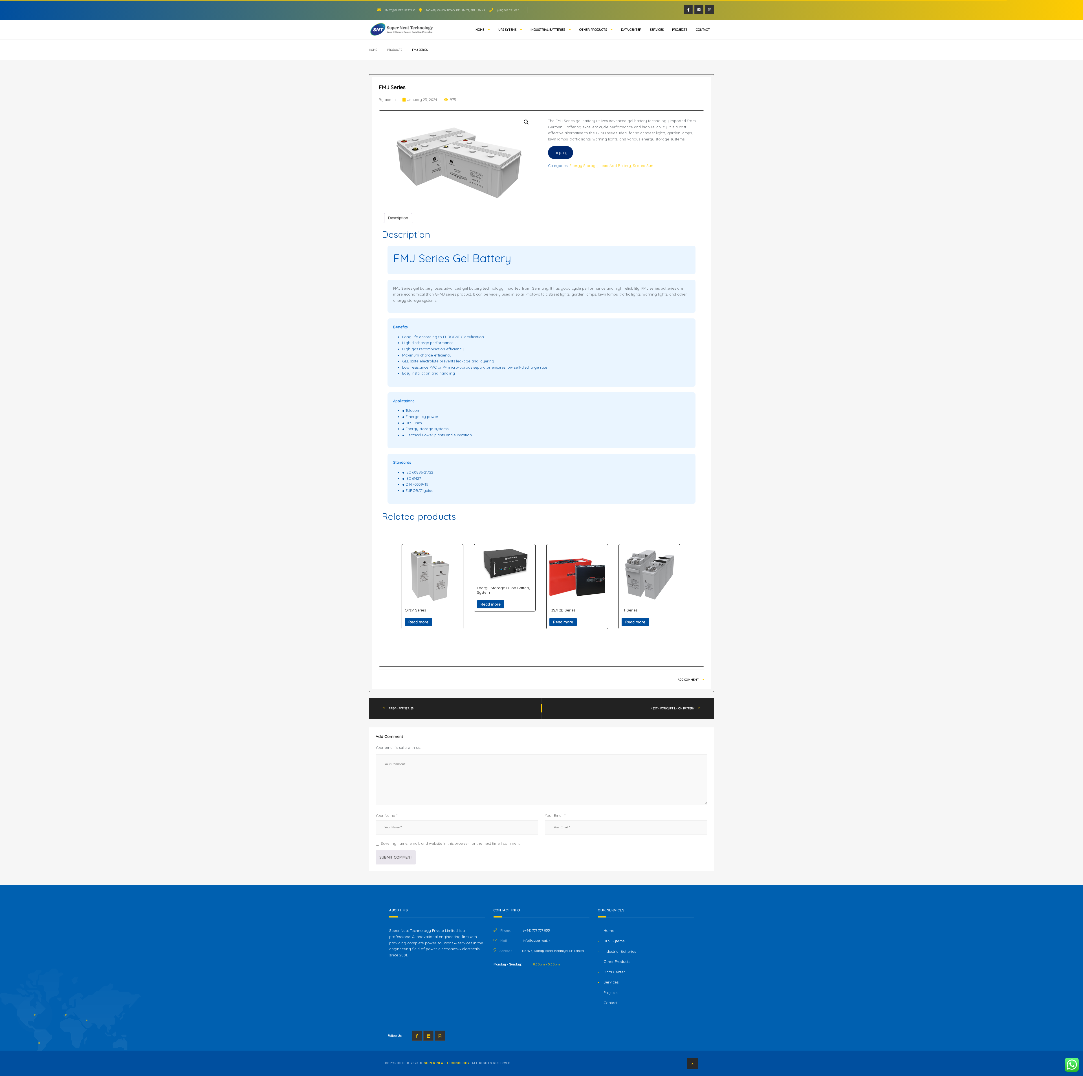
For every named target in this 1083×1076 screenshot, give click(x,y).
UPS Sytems (507, 30)
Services (657, 30)
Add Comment (689, 679)
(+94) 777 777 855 (536, 930)
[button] (526, 122)
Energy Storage (583, 165)
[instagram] (709, 9)
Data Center (631, 30)
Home (480, 30)
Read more (418, 622)
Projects (679, 30)
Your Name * (386, 815)
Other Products (593, 30)
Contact (703, 30)
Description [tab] (398, 217)
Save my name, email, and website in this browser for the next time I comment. (451, 843)
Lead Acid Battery (615, 165)
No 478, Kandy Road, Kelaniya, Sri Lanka (455, 10)
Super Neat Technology (447, 1063)
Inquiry (560, 152)
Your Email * (555, 815)
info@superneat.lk (400, 10)
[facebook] (688, 9)
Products (394, 50)
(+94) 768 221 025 (508, 10)
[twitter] (698, 9)
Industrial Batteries (548, 30)
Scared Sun (643, 165)
